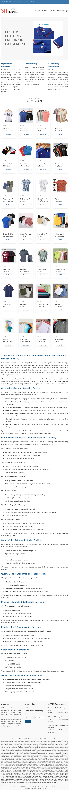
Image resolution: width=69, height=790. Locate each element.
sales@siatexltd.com (58, 10)
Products (9, 2)
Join (28, 722)
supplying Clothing (8, 712)
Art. (4, 125)
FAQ (26, 2)
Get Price (8, 134)
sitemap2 (54, 782)
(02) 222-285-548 (41, 10)
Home (3, 2)
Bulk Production (18, 2)
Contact (31, 2)
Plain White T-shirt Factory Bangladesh (42, 201)
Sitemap (56, 786)
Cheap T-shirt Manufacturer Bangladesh (8, 236)
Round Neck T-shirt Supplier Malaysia (8, 201)
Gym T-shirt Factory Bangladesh (7, 271)
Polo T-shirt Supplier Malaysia (59, 166)
